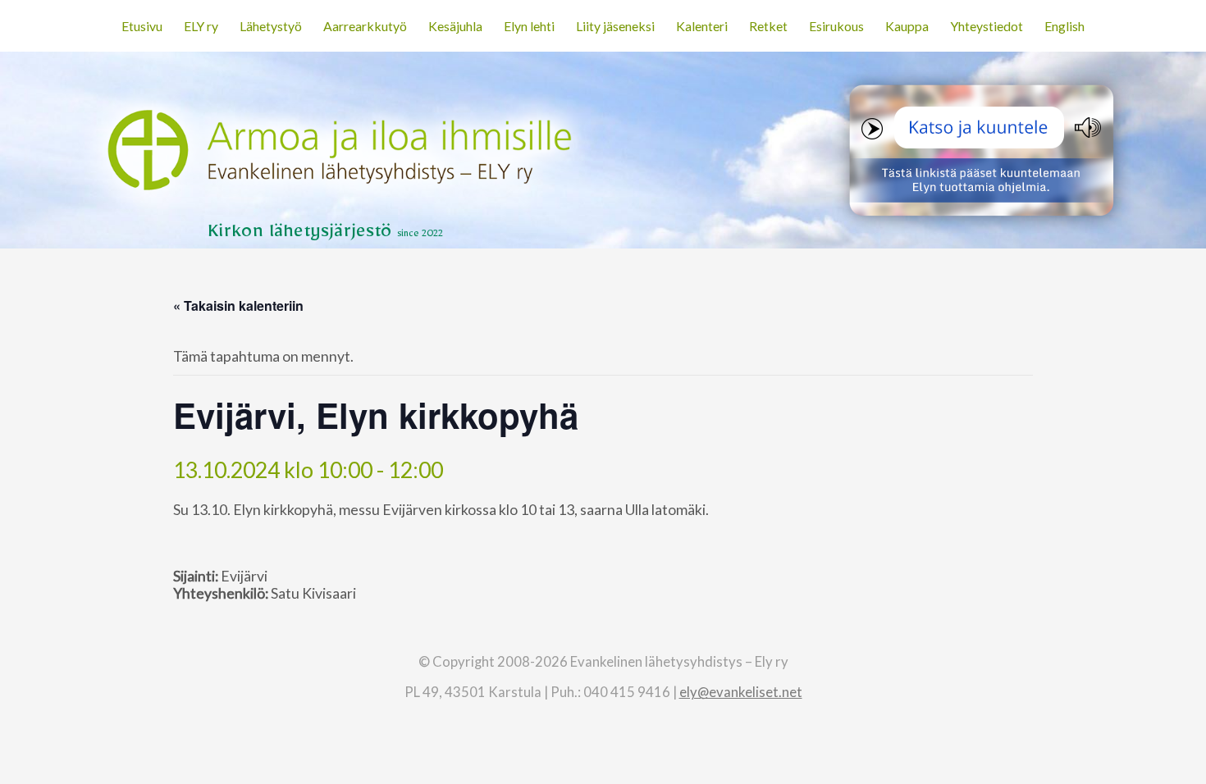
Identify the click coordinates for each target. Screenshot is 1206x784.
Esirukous (836, 26)
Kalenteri (702, 26)
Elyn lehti (529, 26)
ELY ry (201, 26)
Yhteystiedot (986, 26)
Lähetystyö (271, 26)
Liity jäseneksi (615, 26)
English (1064, 26)
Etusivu (141, 26)
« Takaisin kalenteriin (238, 305)
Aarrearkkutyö (365, 26)
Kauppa (907, 26)
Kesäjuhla (455, 26)
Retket (768, 26)
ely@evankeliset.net (740, 691)
